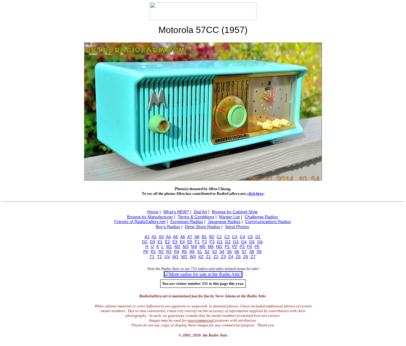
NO (219, 246)
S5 (229, 251)
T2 (159, 256)
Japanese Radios (224, 221)
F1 (197, 241)
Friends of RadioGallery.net (140, 221)
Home (152, 211)
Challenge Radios (261, 216)
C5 (250, 236)
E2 (167, 241)
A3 (161, 236)
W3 (193, 256)
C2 (227, 236)
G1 (220, 241)
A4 (168, 236)
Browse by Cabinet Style (235, 211)
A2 (154, 236)
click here (255, 193)
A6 (182, 236)
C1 (219, 236)
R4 (176, 251)
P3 (242, 246)
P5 (256, 246)
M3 (186, 246)
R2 (161, 251)
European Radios (186, 221)
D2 (144, 241)
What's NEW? (176, 211)
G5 (252, 241)
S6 (236, 251)
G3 (236, 241)
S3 (214, 251)
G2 (228, 241)
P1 (227, 246)
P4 (249, 246)
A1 (147, 236)
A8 (196, 236)
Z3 (223, 256)
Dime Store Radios (202, 226)
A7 (189, 236)
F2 (204, 241)
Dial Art (200, 211)
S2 (207, 251)
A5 (175, 236)
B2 (211, 236)
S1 (199, 251)
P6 (145, 251)
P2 (234, 246)
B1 (204, 236)
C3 (234, 236)
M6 (211, 246)
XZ (201, 256)
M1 (169, 246)
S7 (244, 251)
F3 (212, 241)
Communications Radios (268, 221)
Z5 (238, 256)
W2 (184, 256)
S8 (251, 251)
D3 (152, 241)
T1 (152, 256)
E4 (182, 241)
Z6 (245, 256)
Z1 (208, 256)
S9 (259, 251)
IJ (152, 246)
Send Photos (237, 226)
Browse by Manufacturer (150, 216)
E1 (160, 241)
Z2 (215, 256)
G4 (244, 241)
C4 (242, 236)
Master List (229, 216)
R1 (153, 251)
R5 (184, 251)
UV (167, 256)
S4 (221, 251)
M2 (177, 246)
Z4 (230, 256)
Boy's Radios (168, 226)
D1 (258, 236)
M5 (202, 246)
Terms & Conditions (196, 216)
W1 (175, 256)
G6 (260, 241)
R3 (168, 251)
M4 (194, 246)
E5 (189, 241)
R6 (192, 251)
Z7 (253, 256)
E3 (174, 241)
